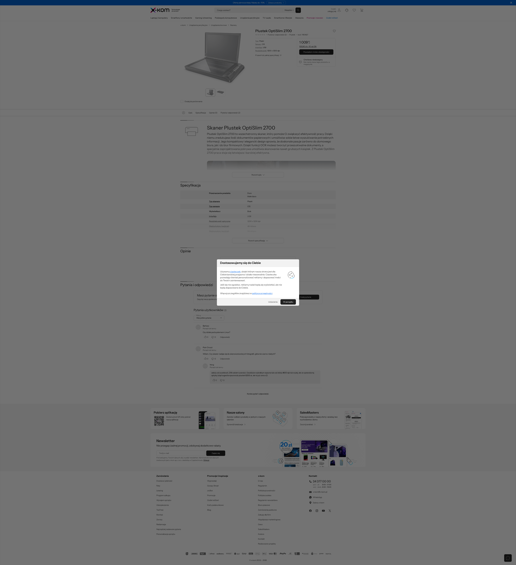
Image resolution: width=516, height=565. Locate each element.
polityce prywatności (262, 293)
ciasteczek (235, 271)
